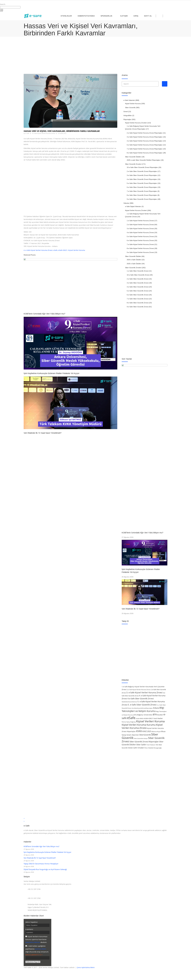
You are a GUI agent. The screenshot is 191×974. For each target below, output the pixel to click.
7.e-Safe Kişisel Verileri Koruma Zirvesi (140, 244)
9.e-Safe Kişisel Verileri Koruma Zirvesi (140, 252)
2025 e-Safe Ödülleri (134, 264)
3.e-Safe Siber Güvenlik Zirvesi (137, 283)
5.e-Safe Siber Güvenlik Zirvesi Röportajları (142, 183)
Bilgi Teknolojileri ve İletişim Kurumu (143, 709)
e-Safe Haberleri (129, 100)
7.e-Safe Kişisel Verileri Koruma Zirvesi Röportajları (144, 149)
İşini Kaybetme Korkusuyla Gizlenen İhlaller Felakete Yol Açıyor (47, 852)
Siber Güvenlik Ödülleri (133, 157)
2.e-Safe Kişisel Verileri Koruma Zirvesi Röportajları (144, 133)
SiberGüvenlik (145, 735)
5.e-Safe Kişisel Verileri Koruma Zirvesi (140, 236)
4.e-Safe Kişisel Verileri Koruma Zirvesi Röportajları (144, 141)
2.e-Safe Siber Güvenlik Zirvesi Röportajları (142, 171)
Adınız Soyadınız (31, 922)
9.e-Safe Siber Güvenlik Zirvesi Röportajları (142, 199)
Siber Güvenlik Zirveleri (133, 164)
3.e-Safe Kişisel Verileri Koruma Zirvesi (140, 228)
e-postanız (29, 929)
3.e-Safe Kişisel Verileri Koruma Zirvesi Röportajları (144, 137)
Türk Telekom (151, 745)
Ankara (156, 708)
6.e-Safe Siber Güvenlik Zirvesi (137, 295)
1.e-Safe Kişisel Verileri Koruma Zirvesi (140, 220)
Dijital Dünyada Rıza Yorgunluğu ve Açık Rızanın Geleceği (45, 869)
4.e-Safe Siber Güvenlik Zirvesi (137, 287)
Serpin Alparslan (132, 735)
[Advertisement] (90, 55)
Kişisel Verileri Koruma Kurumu (139, 724)
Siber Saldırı (141, 744)
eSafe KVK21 (62, 250)
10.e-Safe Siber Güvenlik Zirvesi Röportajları (142, 167)
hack (155, 718)
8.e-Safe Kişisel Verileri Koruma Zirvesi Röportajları (144, 153)
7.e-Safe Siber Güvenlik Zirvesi (137, 299)
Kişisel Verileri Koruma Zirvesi (142, 726)
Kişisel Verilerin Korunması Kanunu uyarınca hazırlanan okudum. (36, 939)
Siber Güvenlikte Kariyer (141, 738)
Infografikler (127, 115)
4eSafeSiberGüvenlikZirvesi (129, 702)
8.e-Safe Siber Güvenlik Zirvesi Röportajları (142, 195)
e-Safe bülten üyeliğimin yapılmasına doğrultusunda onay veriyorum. (37, 949)
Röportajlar (127, 119)
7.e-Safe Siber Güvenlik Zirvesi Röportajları (142, 191)
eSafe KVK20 (139, 718)
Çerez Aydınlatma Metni (86, 967)
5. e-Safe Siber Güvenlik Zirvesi (142, 704)
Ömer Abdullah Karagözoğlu (153, 748)
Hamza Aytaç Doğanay (129, 722)
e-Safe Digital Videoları (133, 206)
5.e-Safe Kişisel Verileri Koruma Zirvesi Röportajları (144, 145)
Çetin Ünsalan (138, 748)
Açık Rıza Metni (40, 949)
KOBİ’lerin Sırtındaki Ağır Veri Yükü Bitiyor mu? (142, 533)
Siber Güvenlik (130, 107)
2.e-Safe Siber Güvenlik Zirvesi (137, 279)
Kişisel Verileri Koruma (76, 250)
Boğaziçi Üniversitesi (144, 715)
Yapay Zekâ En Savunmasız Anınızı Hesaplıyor (41, 864)
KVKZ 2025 (146, 731)
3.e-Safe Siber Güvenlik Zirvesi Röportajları (142, 175)
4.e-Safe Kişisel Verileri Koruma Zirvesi (43, 133)
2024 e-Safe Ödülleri (134, 260)
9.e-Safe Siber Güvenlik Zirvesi (137, 307)
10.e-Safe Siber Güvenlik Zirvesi (138, 275)
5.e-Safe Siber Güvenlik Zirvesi (137, 291)
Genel (125, 111)
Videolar (126, 203)
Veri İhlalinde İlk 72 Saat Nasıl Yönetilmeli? (140, 609)
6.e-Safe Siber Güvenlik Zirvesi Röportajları (142, 187)
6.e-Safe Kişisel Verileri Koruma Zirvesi (140, 240)
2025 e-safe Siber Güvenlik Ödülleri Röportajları (143, 160)
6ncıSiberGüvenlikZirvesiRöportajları (142, 708)
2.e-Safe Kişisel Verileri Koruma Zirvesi (140, 224)
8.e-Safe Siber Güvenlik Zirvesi (137, 303)
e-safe (27, 133)
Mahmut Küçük (156, 731)
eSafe (55, 250)
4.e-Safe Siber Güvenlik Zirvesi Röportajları (142, 179)
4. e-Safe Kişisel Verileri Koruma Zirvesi (38, 250)
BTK (155, 714)
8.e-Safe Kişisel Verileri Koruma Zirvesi (140, 248)
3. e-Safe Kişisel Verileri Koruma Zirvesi (144, 692)
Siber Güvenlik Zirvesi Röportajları (144, 741)
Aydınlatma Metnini (32, 942)
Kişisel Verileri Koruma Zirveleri (136, 123)
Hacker (160, 718)
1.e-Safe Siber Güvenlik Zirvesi (137, 271)
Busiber (160, 715)
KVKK (139, 731)
